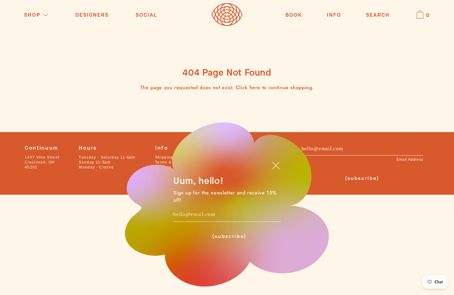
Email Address (410, 159)
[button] (378, 15)
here (255, 87)
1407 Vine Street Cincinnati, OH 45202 (42, 162)
